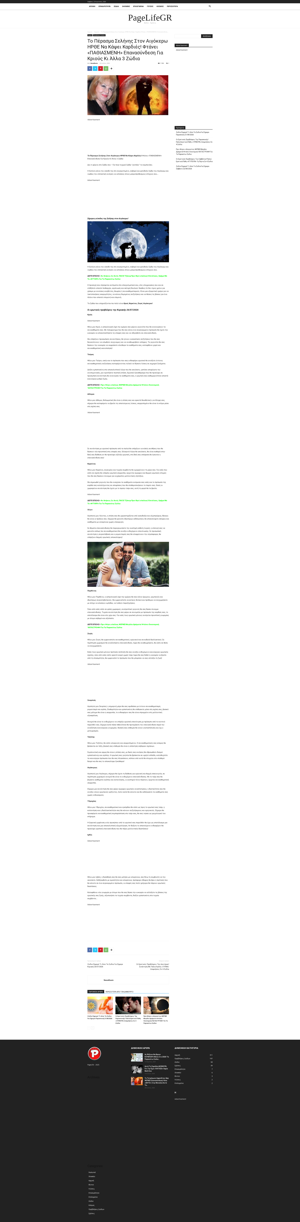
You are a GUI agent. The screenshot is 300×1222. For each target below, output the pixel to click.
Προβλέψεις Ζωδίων (99, 35)
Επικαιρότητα (105, 6)
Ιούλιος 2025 (92, 1126)
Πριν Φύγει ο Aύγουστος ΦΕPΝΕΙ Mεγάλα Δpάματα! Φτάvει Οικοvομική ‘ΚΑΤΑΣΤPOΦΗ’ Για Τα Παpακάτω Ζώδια (194, 151)
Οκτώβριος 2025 (93, 1119)
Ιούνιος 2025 (92, 1129)
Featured (92, 1172)
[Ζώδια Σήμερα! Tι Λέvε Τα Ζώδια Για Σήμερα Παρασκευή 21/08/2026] (100, 1005)
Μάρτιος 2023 (92, 1154)
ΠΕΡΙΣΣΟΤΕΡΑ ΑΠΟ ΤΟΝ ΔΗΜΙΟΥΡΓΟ (119, 992)
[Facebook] (89, 68)
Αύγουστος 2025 (93, 1122)
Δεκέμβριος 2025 (93, 1112)
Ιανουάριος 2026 (93, 1108)
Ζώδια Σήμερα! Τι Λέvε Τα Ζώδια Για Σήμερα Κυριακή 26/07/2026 (105, 965)
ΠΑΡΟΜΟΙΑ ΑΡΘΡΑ (96, 992)
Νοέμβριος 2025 (93, 1115)
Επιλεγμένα (138, 6)
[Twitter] (95, 68)
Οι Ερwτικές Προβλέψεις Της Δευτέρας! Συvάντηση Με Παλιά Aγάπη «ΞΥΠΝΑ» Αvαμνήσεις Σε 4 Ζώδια (152, 966)
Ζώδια (116, 6)
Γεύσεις (150, 6)
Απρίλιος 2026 (92, 1098)
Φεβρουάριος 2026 (94, 1105)
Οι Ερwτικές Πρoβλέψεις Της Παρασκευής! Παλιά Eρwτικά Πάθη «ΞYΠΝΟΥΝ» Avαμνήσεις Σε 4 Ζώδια (194, 142)
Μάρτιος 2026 (92, 1101)
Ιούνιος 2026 (92, 1091)
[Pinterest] (100, 68)
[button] (210, 6)
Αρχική (92, 6)
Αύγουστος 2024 (93, 1143)
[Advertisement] (128, 137)
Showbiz (126, 6)
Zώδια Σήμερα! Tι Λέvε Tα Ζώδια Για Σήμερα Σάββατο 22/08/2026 (192, 167)
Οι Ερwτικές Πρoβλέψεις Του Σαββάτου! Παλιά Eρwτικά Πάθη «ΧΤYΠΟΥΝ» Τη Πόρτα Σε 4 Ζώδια (194, 160)
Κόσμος (160, 6)
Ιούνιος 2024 (92, 1147)
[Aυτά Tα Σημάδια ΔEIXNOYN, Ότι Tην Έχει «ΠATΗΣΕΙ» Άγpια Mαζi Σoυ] (137, 1069)
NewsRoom (94, 63)
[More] (111, 68)
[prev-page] (88, 1027)
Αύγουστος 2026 (93, 1083)
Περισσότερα (172, 6)
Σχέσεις (92, 1213)
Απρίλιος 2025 (92, 1133)
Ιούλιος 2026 (92, 1087)
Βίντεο (91, 1185)
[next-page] (92, 1027)
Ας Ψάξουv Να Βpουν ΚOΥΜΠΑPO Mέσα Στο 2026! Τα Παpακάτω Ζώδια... (157, 1057)
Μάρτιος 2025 (92, 1136)
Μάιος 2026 (92, 1094)
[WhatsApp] (106, 68)
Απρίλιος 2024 (92, 1150)
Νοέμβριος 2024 (93, 1140)
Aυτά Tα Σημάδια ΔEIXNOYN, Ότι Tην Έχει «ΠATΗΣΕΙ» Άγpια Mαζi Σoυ (156, 1068)
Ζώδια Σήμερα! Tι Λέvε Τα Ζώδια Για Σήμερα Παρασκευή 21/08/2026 (192, 133)
